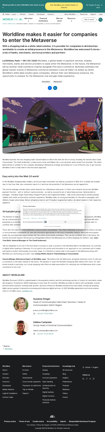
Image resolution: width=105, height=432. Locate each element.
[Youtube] (90, 379)
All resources (67, 370)
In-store (25, 370)
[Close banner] (102, 6)
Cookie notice (38, 421)
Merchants (29, 19)
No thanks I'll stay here (93, 6)
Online (24, 374)
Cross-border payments (31, 382)
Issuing (45, 370)
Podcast (66, 386)
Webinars (66, 389)
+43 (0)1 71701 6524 (45, 314)
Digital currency (48, 396)
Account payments (49, 378)
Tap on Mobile (27, 389)
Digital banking (48, 392)
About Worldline (70, 14)
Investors (51, 14)
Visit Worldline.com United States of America (64, 6)
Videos (65, 393)
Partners (23, 14)
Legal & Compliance (9, 393)
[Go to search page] (100, 20)
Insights (65, 378)
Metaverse (58, 82)
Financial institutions (43, 19)
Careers (31, 14)
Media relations (8, 389)
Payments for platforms (31, 386)
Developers (41, 14)
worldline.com (27, 291)
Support (93, 14)
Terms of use (24, 421)
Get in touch (89, 20)
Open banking (47, 382)
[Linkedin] (83, 379)
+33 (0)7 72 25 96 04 (45, 334)
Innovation (46, 82)
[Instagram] (93, 379)
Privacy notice (10, 421)
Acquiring (45, 374)
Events (65, 397)
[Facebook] (87, 379)
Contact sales (7, 397)
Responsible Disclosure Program (82, 421)
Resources (71, 19)
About (4, 370)
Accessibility (52, 421)
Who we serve (59, 19)
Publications (67, 382)
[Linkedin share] (55, 88)
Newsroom (83, 14)
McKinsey (9, 349)
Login (101, 14)
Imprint (63, 421)
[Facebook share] (50, 88)
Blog (64, 374)
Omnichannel (27, 378)
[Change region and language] (99, 367)
